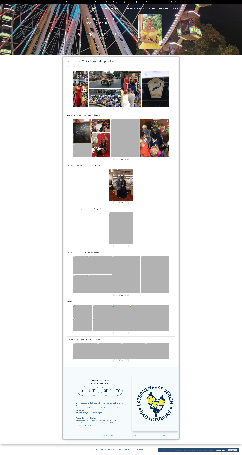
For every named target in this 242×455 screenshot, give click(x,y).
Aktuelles (118, 9)
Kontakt (175, 9)
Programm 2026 (107, 9)
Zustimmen (232, 450)
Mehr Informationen (220, 450)
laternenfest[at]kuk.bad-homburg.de (89, 413)
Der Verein (151, 9)
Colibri (147, 449)
